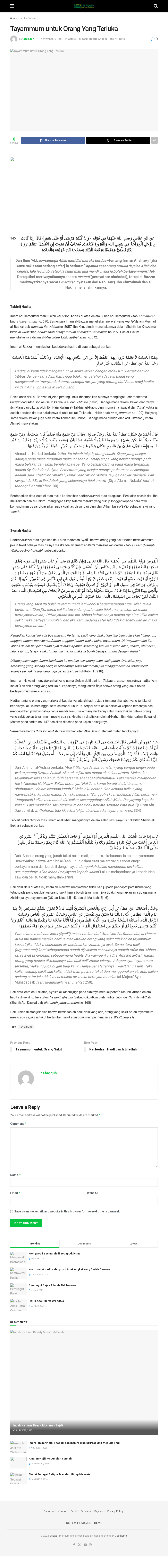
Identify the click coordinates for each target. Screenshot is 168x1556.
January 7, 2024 (39, 1479)
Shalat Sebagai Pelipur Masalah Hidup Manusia (60, 1474)
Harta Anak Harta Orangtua (46, 1300)
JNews (53, 1535)
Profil (74, 1511)
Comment (18, 1124)
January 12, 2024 (40, 1464)
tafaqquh (28, 38)
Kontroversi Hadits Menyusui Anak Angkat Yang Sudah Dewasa (69, 1269)
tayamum (26, 1026)
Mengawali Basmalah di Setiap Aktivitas (54, 1253)
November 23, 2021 (52, 38)
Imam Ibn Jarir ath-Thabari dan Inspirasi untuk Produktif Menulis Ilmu (74, 1442)
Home (13, 18)
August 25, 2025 (23, 1430)
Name (15, 1175)
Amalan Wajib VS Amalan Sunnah (50, 1458)
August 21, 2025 (39, 1448)
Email (15, 1193)
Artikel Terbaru (28, 18)
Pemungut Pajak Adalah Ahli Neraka (52, 1285)
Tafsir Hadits (116, 38)
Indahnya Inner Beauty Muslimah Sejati (38, 1425)
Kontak (62, 1511)
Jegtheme (121, 1535)
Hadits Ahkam (98, 38)
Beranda (49, 1511)
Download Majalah (92, 1511)
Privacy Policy (115, 1511)
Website (92, 1193)
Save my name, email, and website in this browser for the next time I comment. (67, 1211)
